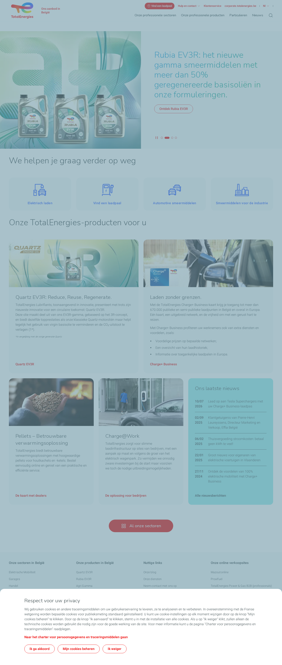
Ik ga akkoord (40, 649)
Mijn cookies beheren (79, 649)
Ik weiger (114, 649)
